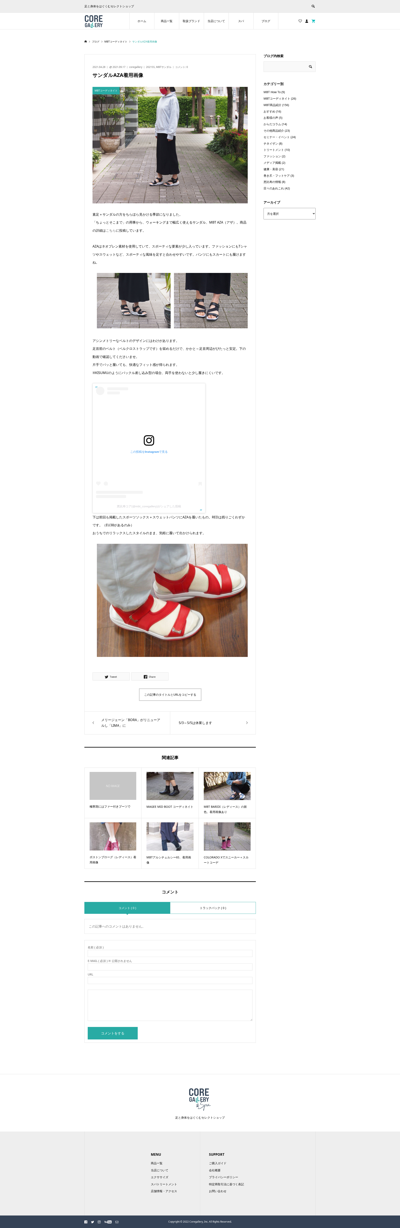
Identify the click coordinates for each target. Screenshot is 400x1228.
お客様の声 (271, 118)
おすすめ (269, 111)
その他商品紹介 (274, 131)
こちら (111, 230)
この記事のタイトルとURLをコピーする (170, 695)
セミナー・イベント (277, 137)
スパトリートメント (164, 1184)
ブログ (265, 21)
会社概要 (215, 1170)
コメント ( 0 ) (127, 908)
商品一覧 (166, 21)
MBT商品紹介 (272, 105)
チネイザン (271, 143)
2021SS (150, 67)
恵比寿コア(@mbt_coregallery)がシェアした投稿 (149, 506)
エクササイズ (159, 1177)
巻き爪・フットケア (277, 176)
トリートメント (274, 150)
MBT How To (272, 92)
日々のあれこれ (274, 188)
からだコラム (272, 124)
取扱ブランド (191, 21)
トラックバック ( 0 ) (213, 908)
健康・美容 (271, 169)
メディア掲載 (272, 163)
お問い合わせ (217, 1191)
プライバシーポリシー (223, 1177)
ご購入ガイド (217, 1163)
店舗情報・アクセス (164, 1191)
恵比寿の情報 (272, 182)
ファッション (272, 156)
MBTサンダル (163, 67)
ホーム (142, 21)
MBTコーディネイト (277, 98)
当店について (216, 21)
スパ (241, 21)
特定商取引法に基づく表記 (226, 1184)
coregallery (135, 67)
